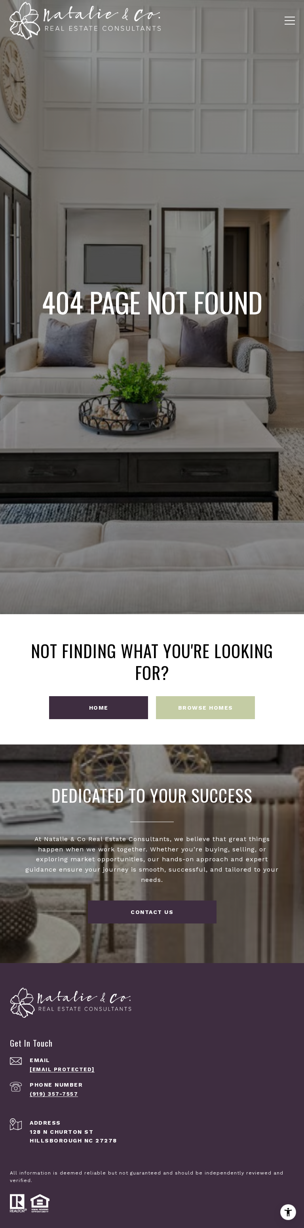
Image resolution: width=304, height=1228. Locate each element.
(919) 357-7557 (54, 1094)
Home (98, 707)
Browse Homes (205, 707)
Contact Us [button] (152, 912)
